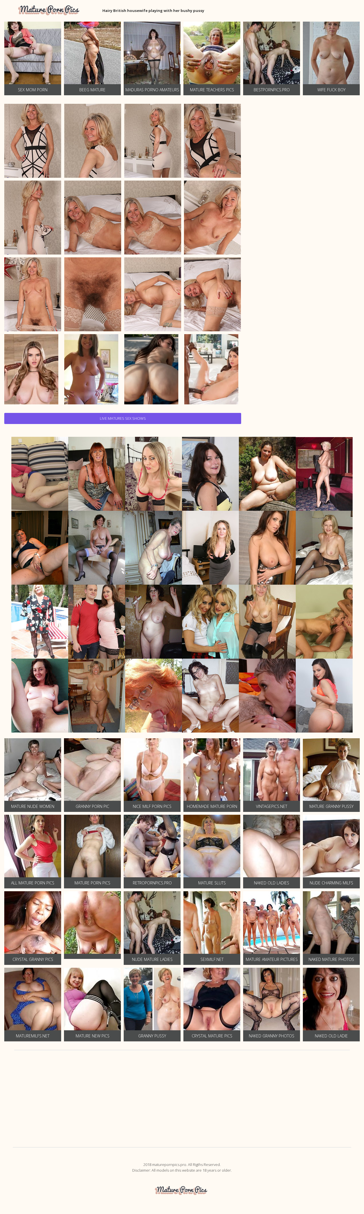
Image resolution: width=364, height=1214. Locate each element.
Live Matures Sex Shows (123, 418)
